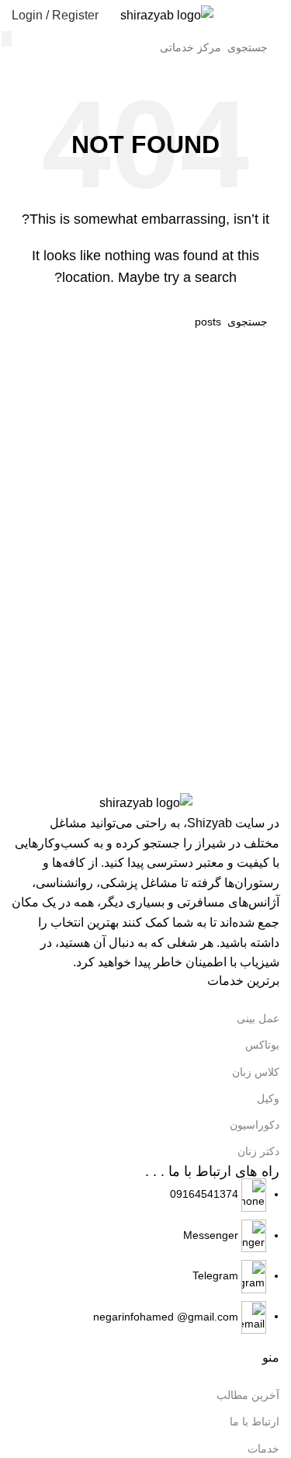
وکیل (268, 1098)
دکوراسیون (254, 1125)
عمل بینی (258, 1018)
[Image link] (145, 802)
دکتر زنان (258, 1151)
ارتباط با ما (254, 1421)
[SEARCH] (7, 39)
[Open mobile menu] (273, 15)
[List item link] (145, 1256)
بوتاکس (262, 1045)
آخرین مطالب (248, 1395)
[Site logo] (166, 14)
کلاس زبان (255, 1072)
